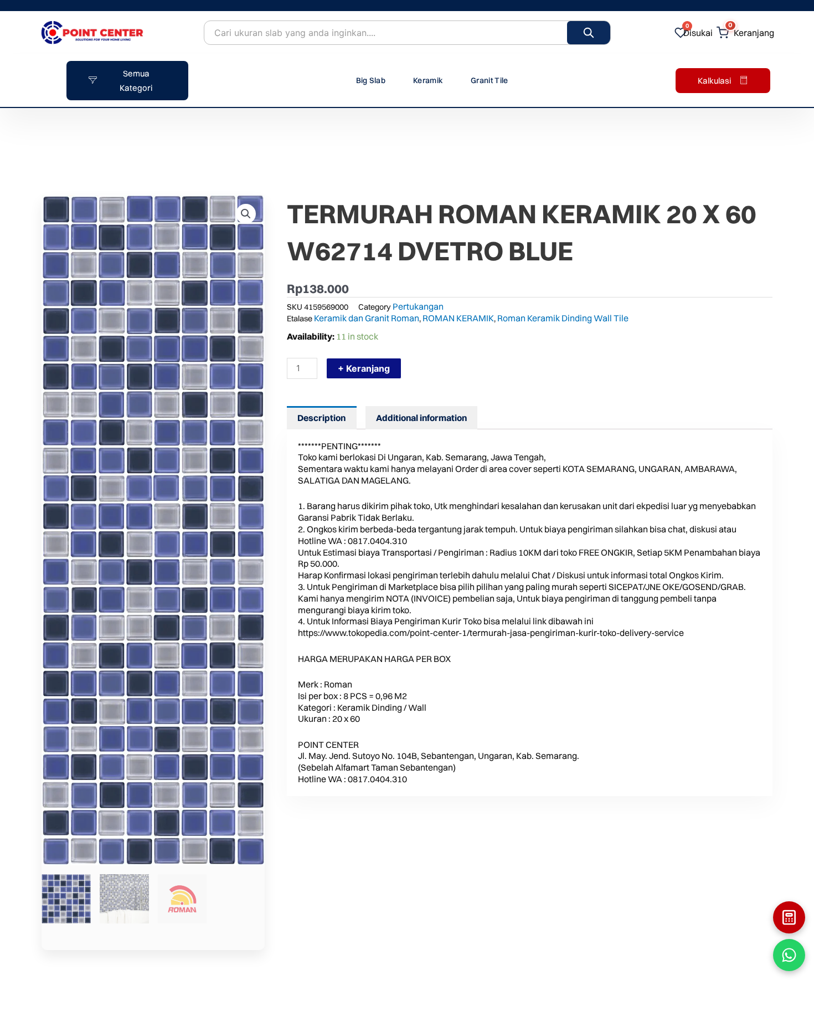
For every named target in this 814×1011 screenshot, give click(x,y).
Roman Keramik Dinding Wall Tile (562, 318)
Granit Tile (489, 80)
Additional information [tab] (421, 417)
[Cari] (588, 32)
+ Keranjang (364, 368)
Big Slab (370, 80)
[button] (246, 214)
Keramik (428, 80)
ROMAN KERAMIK (458, 318)
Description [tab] (321, 417)
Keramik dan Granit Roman (366, 318)
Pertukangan (418, 306)
